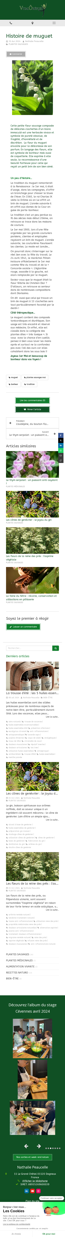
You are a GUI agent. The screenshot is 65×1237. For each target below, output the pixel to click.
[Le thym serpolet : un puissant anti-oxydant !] (32, 464)
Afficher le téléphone (35, 1180)
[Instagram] (38, 1191)
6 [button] (57, 1148)
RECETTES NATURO (17, 972)
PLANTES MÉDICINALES (19, 960)
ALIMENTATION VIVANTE (20, 966)
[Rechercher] (55, 648)
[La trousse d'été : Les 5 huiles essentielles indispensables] (32, 676)
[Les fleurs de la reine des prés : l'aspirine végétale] (32, 540)
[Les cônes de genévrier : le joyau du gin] (32, 504)
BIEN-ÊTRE (12, 978)
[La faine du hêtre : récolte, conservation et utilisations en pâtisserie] (32, 580)
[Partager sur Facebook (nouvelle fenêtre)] (60, 435)
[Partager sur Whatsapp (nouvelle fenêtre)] (60, 450)
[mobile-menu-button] (54, 23)
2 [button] (48, 1148)
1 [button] (46, 1148)
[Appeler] (11, 23)
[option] (32, 1077)
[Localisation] (32, 23)
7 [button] (59, 1148)
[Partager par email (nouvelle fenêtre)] (60, 455)
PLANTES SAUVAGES (17, 954)
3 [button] (50, 1148)
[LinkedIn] (26, 1191)
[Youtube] (32, 1191)
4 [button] (53, 1148)
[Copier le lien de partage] (60, 460)
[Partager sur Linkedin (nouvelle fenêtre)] (60, 445)
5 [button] (55, 1148)
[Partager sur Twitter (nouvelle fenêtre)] (60, 440)
